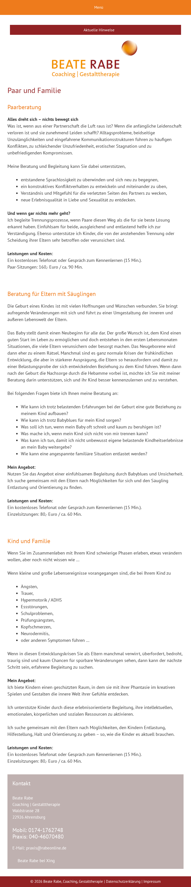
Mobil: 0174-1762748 (37, 830)
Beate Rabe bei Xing (35, 860)
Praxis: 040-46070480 (38, 836)
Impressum (152, 881)
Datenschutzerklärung (124, 881)
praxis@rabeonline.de (46, 848)
